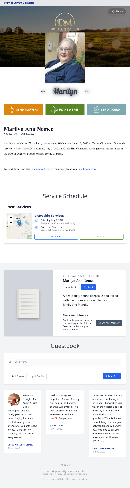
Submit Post (112, 376)
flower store (89, 169)
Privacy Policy (56, 474)
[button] (19, 223)
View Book (71, 287)
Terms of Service (73, 474)
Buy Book (88, 287)
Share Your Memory (109, 322)
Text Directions (56, 236)
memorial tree (42, 169)
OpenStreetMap (68, 479)
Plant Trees (102, 236)
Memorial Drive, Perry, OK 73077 (58, 230)
